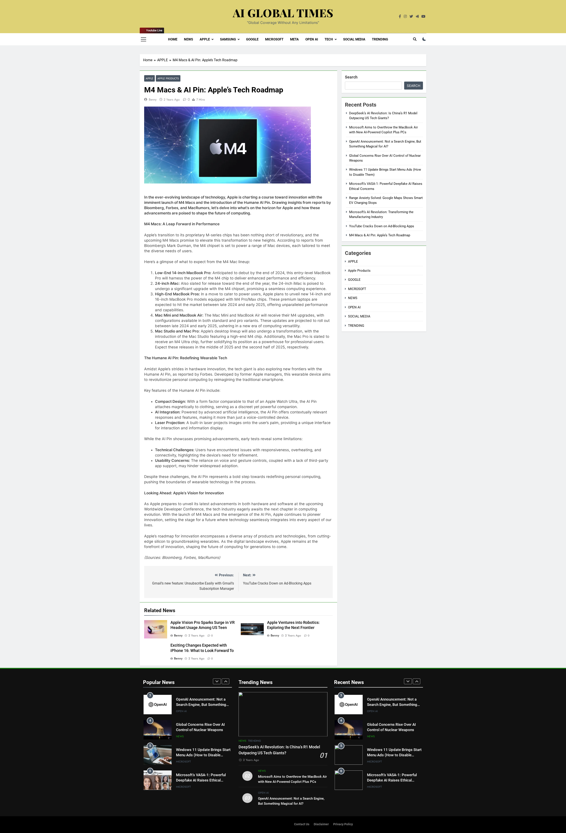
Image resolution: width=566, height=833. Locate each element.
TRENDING (380, 39)
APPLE (205, 39)
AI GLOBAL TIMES (283, 12)
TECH (329, 39)
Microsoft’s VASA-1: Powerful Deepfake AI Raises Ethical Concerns (201, 780)
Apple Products (168, 78)
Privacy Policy (343, 824)
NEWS (188, 39)
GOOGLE (252, 39)
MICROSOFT (274, 39)
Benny (153, 99)
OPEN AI (311, 39)
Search (351, 77)
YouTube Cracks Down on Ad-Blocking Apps (381, 226)
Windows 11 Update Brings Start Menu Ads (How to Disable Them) (203, 755)
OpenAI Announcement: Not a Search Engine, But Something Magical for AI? (201, 705)
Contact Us (301, 824)
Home (172, 39)
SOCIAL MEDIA (354, 39)
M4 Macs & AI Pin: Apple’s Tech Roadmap (379, 235)
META (294, 39)
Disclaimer (321, 824)
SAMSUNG (228, 39)
